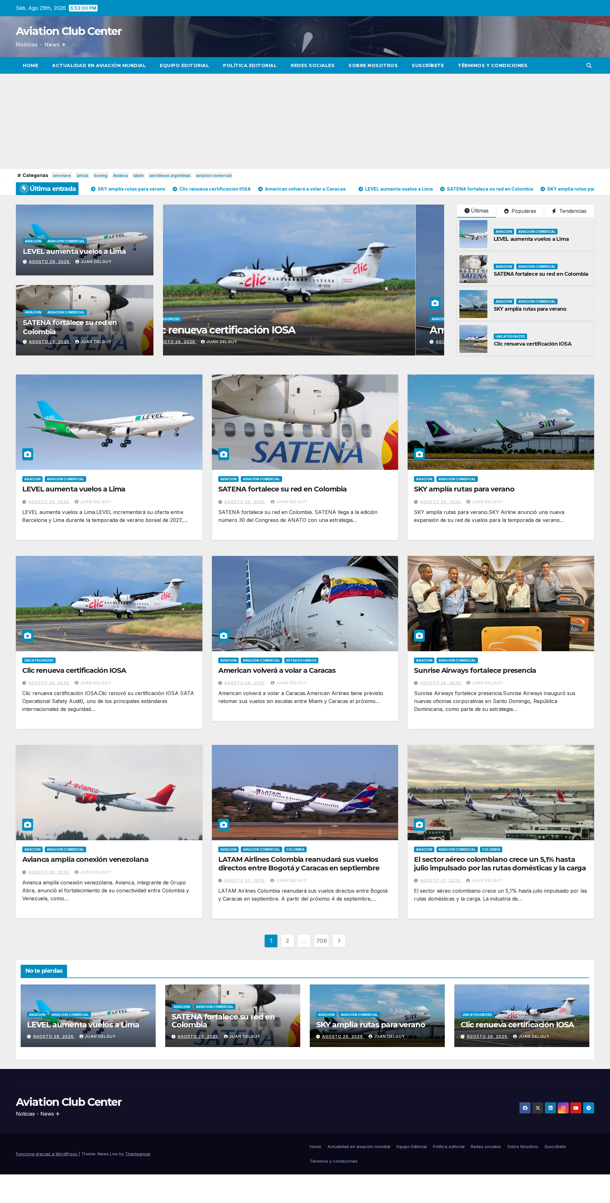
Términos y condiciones (492, 65)
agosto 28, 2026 (245, 682)
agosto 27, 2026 (245, 880)
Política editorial (250, 65)
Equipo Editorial (184, 65)
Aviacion (33, 241)
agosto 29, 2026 (50, 261)
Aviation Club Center (68, 31)
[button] (589, 65)
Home (30, 65)
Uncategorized (510, 336)
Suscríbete (428, 65)
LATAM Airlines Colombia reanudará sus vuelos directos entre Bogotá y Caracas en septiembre (299, 863)
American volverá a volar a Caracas (277, 670)
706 (321, 940)
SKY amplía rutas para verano (530, 309)
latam (138, 175)
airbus (82, 175)
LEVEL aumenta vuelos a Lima (74, 251)
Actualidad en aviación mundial (99, 65)
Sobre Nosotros (373, 65)
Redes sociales (313, 65)
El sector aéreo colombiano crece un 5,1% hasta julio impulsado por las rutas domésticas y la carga (500, 863)
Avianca (120, 175)
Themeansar (137, 1153)
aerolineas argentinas (169, 175)
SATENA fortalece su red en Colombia (541, 274)
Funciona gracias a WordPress (47, 1153)
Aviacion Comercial (66, 241)
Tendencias (572, 211)
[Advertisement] (305, 121)
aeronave (62, 175)
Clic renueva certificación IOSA (532, 344)
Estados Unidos (301, 660)
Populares (523, 211)
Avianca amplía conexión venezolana (85, 859)
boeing (100, 175)
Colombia (295, 849)
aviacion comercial (213, 175)
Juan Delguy (96, 261)
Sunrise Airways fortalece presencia (475, 670)
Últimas (480, 210)
